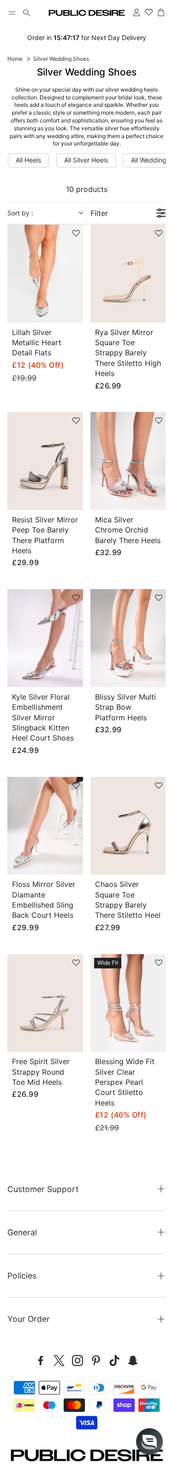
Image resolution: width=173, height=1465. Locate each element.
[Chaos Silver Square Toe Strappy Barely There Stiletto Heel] (128, 826)
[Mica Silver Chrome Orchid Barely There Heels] (128, 461)
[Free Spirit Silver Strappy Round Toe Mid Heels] (45, 1003)
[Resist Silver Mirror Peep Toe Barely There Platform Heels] (45, 461)
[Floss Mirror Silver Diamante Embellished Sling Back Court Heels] (45, 826)
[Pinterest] (95, 1360)
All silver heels (86, 160)
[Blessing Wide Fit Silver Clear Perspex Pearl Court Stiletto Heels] (128, 1003)
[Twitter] (59, 1360)
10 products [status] (86, 189)
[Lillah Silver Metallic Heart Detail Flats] (45, 274)
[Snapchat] (132, 1360)
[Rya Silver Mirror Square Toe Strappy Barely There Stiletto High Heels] (128, 274)
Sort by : (20, 213)
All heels (28, 160)
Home (15, 58)
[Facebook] (40, 1360)
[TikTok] (114, 1360)
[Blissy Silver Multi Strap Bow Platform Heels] (128, 638)
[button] (12, 12)
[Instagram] (77, 1360)
